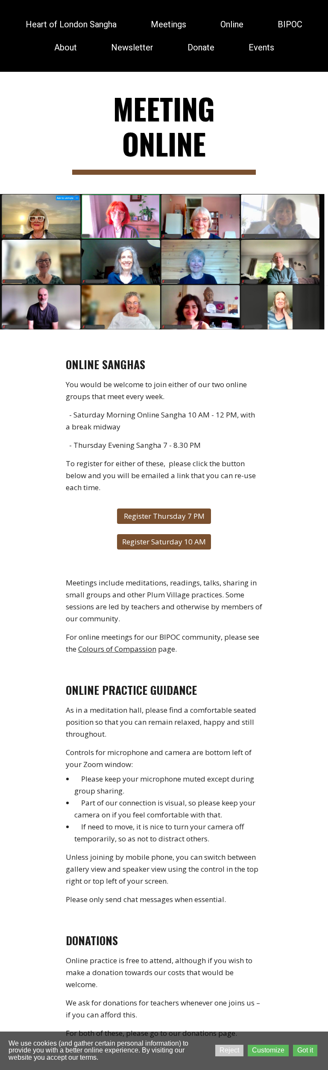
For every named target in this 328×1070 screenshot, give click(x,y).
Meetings (168, 24)
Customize (268, 1050)
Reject (229, 1050)
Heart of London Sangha (71, 24)
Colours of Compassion (117, 649)
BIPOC (290, 24)
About (65, 47)
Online (231, 24)
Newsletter (132, 47)
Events (261, 47)
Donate (200, 47)
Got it (305, 1050)
